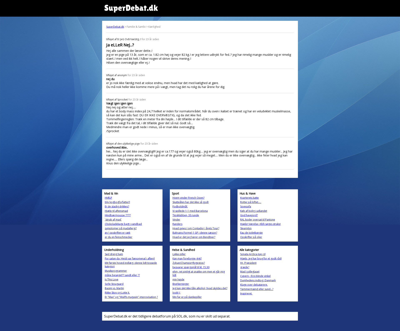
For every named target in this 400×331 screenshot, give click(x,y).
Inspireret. (246, 293)
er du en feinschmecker (118, 237)
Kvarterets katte (249, 198)
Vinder (176, 219)
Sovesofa (245, 206)
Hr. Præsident (248, 263)
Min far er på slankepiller (187, 297)
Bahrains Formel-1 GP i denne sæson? (194, 232)
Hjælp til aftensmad (116, 211)
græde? (244, 267)
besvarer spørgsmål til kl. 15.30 (190, 267)
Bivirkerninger (180, 284)
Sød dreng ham (114, 254)
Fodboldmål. (180, 206)
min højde (178, 279)
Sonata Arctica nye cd (252, 254)
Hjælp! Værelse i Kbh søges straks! (260, 224)
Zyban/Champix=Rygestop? (188, 263)
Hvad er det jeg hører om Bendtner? (193, 237)
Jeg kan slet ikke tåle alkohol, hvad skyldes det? (199, 288)
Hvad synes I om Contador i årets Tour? (195, 228)
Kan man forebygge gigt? (187, 258)
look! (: (176, 292)
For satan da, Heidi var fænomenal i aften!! (130, 258)
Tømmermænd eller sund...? (256, 289)
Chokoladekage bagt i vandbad (123, 224)
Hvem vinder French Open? (188, 198)
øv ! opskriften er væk (117, 232)
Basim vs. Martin (114, 288)
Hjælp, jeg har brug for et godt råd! (261, 258)
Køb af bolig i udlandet (253, 211)
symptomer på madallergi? (121, 228)
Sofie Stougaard (114, 284)
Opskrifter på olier (251, 237)
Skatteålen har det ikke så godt (190, 202)
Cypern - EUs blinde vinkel (255, 276)
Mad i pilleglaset (249, 271)
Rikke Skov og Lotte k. (117, 292)
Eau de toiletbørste (251, 232)
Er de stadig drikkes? (117, 206)
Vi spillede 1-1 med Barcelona (190, 211)
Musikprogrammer (116, 271)
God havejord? (249, 215)
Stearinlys (245, 228)
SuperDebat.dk (115, 27)
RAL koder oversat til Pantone (257, 219)
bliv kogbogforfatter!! (117, 202)
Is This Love (111, 279)
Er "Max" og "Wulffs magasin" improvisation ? (131, 297)
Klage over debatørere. (254, 284)
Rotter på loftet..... (250, 202)
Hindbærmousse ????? (118, 215)
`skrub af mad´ (113, 219)
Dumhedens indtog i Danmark (258, 280)
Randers (177, 224)
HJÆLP (108, 198)
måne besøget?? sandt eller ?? (122, 275)
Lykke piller (179, 254)
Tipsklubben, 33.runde (185, 215)
